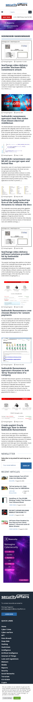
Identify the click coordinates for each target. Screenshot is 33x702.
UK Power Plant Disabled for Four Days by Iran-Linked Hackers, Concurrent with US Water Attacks (19, 523)
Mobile (4, 665)
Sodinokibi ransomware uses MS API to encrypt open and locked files (16, 161)
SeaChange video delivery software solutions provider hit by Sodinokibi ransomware (15, 255)
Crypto (4, 682)
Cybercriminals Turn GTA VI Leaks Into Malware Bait (18, 477)
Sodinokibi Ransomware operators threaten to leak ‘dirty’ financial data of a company (15, 371)
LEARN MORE (9, 614)
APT (3, 635)
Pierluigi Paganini (7, 61)
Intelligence (6, 650)
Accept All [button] (17, 698)
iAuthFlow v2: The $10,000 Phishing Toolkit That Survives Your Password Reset (20, 500)
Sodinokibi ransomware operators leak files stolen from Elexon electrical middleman (14, 119)
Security (11, 515)
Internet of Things (8, 656)
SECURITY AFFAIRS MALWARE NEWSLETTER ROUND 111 (19, 511)
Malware (11, 481)
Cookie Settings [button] (7, 698)
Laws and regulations (13, 492)
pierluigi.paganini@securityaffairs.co (13, 609)
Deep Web (5, 641)
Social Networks (7, 674)
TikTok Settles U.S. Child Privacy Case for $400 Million (19, 487)
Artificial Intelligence (9, 653)
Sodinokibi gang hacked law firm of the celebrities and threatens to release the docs (16, 202)
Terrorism (5, 676)
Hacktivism (5, 647)
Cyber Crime (12, 505)
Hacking (4, 644)
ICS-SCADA (5, 679)
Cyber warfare (13, 529)
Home (3, 626)
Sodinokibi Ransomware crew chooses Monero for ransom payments (16, 312)
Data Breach (6, 638)
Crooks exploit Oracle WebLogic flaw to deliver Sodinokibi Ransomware (14, 427)
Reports (4, 668)
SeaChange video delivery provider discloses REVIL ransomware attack (14, 67)
